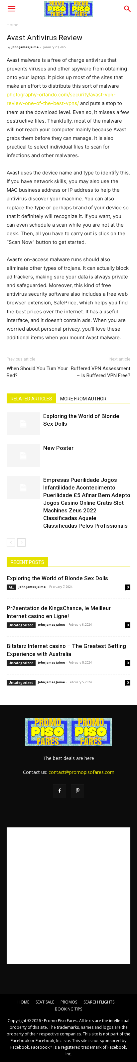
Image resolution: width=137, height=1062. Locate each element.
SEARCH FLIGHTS (98, 1002)
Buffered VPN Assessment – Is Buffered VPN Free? (100, 372)
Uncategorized (21, 625)
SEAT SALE (45, 1002)
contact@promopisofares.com (81, 772)
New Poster (58, 448)
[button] (11, 9)
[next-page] (21, 542)
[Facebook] (59, 790)
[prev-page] (11, 542)
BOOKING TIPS (68, 1009)
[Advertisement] (68, 895)
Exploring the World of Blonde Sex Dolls (57, 578)
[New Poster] (23, 455)
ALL (11, 587)
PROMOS (69, 1002)
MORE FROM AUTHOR (83, 398)
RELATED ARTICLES (31, 398)
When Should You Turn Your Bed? (37, 372)
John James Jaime (25, 47)
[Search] (127, 9)
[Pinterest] (77, 790)
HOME (23, 1002)
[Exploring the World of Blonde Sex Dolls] (23, 423)
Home (12, 25)
